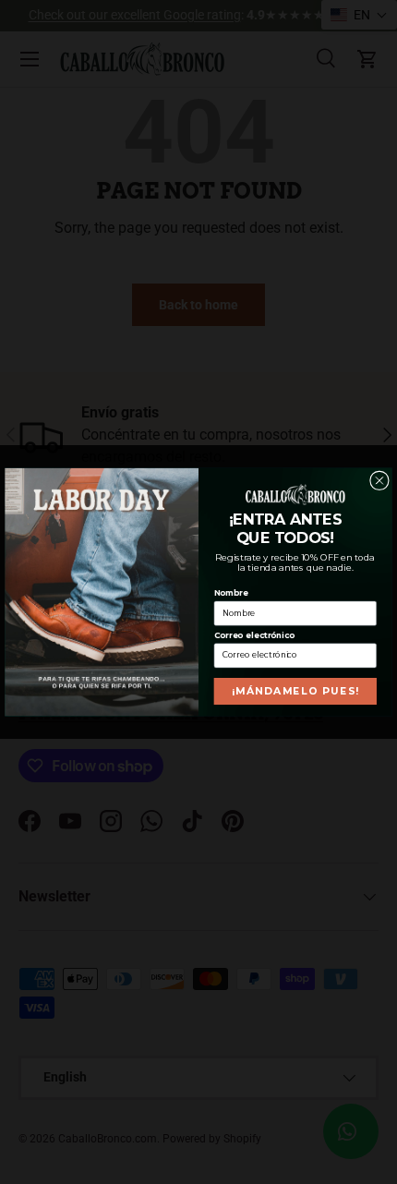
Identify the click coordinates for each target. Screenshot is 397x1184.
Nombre (231, 593)
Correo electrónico (254, 635)
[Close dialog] (380, 480)
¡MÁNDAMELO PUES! (295, 691)
